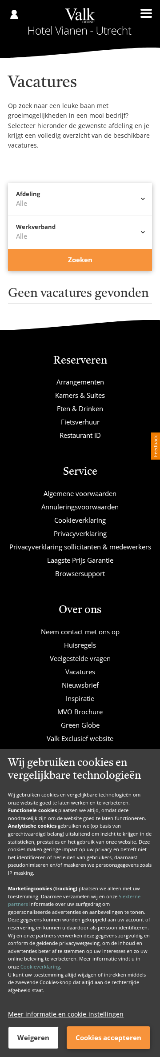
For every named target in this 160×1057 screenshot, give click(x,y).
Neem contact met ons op (80, 631)
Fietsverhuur (80, 421)
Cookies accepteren (108, 1037)
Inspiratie (80, 698)
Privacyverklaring (80, 533)
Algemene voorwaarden (80, 493)
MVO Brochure (80, 711)
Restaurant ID (80, 435)
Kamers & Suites (80, 395)
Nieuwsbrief (80, 685)
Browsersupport (80, 573)
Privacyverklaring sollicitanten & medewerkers (80, 546)
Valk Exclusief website (80, 738)
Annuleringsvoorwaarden (80, 506)
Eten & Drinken (80, 408)
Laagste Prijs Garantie (80, 560)
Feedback (155, 446)
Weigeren (33, 1037)
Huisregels (80, 645)
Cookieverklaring (40, 966)
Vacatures (80, 671)
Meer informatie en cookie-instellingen (66, 1014)
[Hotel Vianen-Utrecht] (80, 21)
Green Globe (80, 725)
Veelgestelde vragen (80, 658)
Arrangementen (80, 381)
